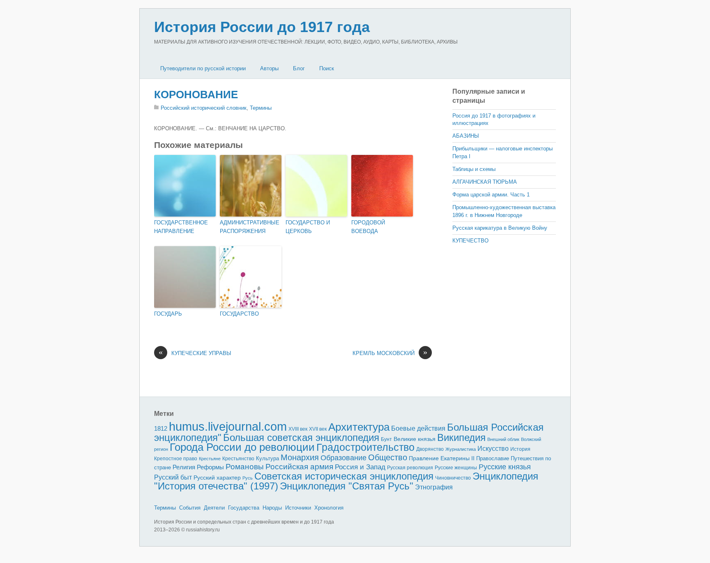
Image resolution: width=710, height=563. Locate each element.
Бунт (386, 439)
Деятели (214, 508)
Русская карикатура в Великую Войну (499, 228)
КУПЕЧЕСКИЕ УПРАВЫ (195, 352)
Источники (298, 508)
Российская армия (299, 466)
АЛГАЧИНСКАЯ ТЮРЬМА (484, 182)
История (520, 449)
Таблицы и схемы (474, 169)
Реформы (210, 467)
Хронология (328, 508)
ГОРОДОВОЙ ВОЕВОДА (368, 226)
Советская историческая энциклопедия (343, 476)
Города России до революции (242, 447)
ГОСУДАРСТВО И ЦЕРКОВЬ (308, 226)
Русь (247, 477)
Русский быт (173, 477)
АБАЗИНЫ (465, 136)
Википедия (461, 437)
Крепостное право (175, 458)
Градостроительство (365, 447)
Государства (243, 508)
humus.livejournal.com (228, 426)
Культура (267, 458)
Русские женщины (456, 468)
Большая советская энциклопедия (301, 437)
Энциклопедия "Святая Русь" (346, 485)
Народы (272, 508)
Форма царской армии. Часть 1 (491, 195)
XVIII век (297, 429)
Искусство (493, 448)
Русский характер (217, 478)
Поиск (326, 68)
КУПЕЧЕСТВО (470, 241)
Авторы (269, 68)
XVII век (318, 429)
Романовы (245, 466)
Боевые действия (418, 428)
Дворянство (430, 449)
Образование (343, 458)
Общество (387, 457)
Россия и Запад (360, 467)
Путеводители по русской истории (203, 68)
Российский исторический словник (204, 108)
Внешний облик (503, 439)
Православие (492, 458)
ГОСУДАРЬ (168, 314)
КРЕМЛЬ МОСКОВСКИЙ (390, 352)
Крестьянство (238, 458)
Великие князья (415, 439)
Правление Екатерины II (442, 458)
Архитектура (359, 427)
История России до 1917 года (262, 26)
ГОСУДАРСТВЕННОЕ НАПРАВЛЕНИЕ (181, 226)
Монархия (300, 457)
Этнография (434, 487)
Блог (299, 68)
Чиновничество (453, 478)
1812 (160, 428)
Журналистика (460, 449)
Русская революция (410, 468)
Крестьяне (210, 458)
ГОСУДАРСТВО (239, 314)
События (190, 508)
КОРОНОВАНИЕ (196, 94)
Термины (261, 108)
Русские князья (505, 467)
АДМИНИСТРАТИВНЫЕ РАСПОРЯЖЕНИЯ (249, 226)
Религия (184, 467)
